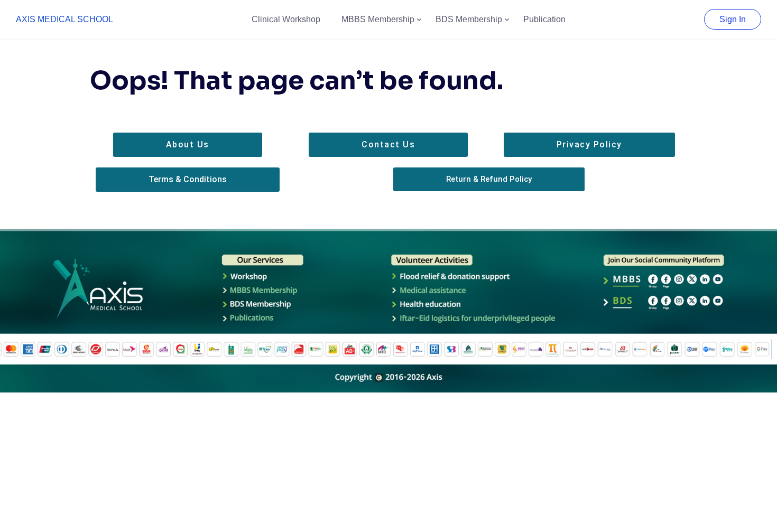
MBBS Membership (377, 19)
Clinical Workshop (286, 19)
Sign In (732, 19)
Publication (544, 19)
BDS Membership (469, 19)
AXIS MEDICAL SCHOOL (64, 19)
